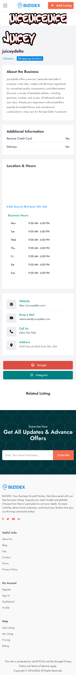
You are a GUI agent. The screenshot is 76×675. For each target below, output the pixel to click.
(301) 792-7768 (27, 333)
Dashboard (8, 601)
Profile (5, 608)
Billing (5, 646)
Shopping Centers (30, 58)
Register (6, 589)
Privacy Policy (10, 569)
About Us (7, 539)
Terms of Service (40, 666)
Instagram (41, 375)
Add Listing (64, 5)
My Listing (7, 634)
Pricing (6, 640)
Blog (4, 545)
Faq (4, 551)
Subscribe (63, 455)
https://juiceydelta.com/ (32, 305)
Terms (5, 563)
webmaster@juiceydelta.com (34, 319)
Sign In (6, 595)
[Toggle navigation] (5, 5)
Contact (6, 557)
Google (41, 365)
